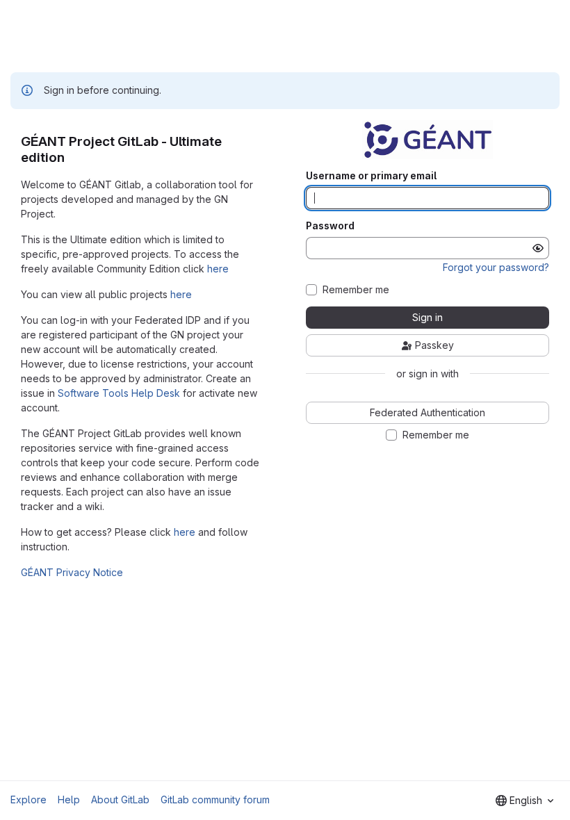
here (218, 268)
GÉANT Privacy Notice (72, 572)
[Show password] (538, 248)
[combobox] (524, 800)
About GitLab (120, 799)
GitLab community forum (215, 799)
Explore (28, 799)
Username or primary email (371, 175)
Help (69, 799)
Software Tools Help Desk (119, 393)
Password (330, 225)
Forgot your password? (496, 267)
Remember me (356, 289)
